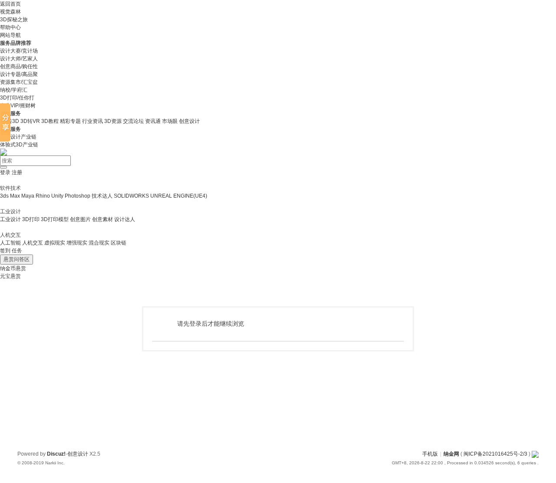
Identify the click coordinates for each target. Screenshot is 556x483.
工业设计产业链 (18, 137)
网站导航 (10, 35)
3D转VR (30, 121)
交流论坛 (133, 121)
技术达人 (102, 196)
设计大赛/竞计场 (19, 51)
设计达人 (124, 219)
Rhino (43, 196)
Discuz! (56, 454)
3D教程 (50, 121)
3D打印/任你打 (17, 98)
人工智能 (10, 243)
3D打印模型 (55, 219)
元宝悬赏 (10, 276)
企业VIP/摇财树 (18, 106)
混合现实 (99, 243)
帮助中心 (10, 27)
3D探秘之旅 (14, 20)
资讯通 (153, 121)
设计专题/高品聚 (19, 74)
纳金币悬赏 (13, 268)
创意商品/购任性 (19, 66)
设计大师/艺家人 (19, 59)
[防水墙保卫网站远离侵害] (535, 454)
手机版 (430, 454)
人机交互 (32, 243)
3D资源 (113, 121)
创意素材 (102, 219)
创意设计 (189, 121)
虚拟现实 (54, 243)
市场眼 (170, 121)
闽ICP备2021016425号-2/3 (495, 454)
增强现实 (76, 243)
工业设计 (10, 219)
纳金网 (451, 454)
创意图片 (80, 219)
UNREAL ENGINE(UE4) (178, 196)
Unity (57, 196)
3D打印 (31, 219)
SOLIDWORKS (131, 196)
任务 (17, 251)
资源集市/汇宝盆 (19, 82)
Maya (27, 196)
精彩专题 (70, 121)
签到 (5, 251)
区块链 (118, 243)
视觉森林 (10, 12)
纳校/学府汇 (13, 90)
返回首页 (10, 4)
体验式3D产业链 (19, 145)
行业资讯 (92, 121)
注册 (17, 172)
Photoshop (77, 196)
